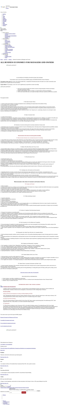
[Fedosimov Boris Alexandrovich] (2, 286)
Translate (9, 386)
